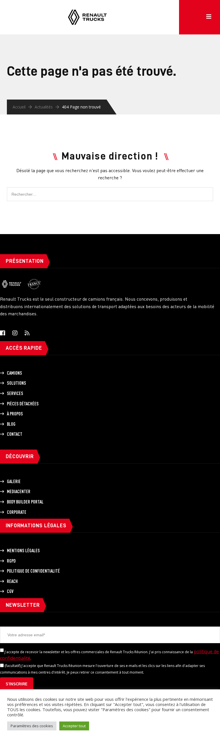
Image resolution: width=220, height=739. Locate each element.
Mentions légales (23, 550)
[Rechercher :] (110, 190)
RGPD (11, 560)
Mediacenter (18, 491)
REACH (12, 581)
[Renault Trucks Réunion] (87, 8)
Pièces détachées (23, 403)
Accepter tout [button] (74, 725)
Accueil (19, 107)
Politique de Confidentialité (33, 570)
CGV (10, 591)
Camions (14, 373)
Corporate (16, 512)
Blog (11, 424)
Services (15, 393)
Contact (14, 434)
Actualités (44, 107)
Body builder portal (25, 501)
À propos (15, 413)
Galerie (14, 481)
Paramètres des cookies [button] (32, 725)
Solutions (16, 383)
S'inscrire (17, 684)
